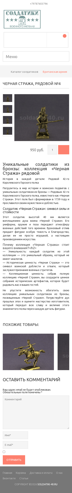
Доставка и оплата (41, 472)
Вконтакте (9, 478)
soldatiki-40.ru (47, 484)
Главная (7, 472)
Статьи (23, 478)
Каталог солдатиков (24, 71)
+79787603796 (39, 3)
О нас (59, 472)
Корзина (21, 472)
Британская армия (55, 71)
